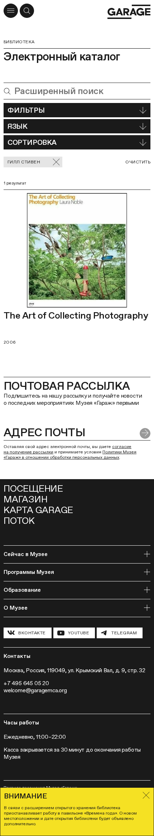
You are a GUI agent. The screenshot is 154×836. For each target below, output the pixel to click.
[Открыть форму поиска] (27, 11)
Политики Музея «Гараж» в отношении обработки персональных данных (70, 454)
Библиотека (19, 41)
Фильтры (26, 110)
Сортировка (32, 142)
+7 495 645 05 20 (26, 683)
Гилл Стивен (24, 161)
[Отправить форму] (145, 433)
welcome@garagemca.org (35, 690)
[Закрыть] (146, 795)
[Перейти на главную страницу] (128, 12)
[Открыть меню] (11, 11)
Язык (17, 126)
